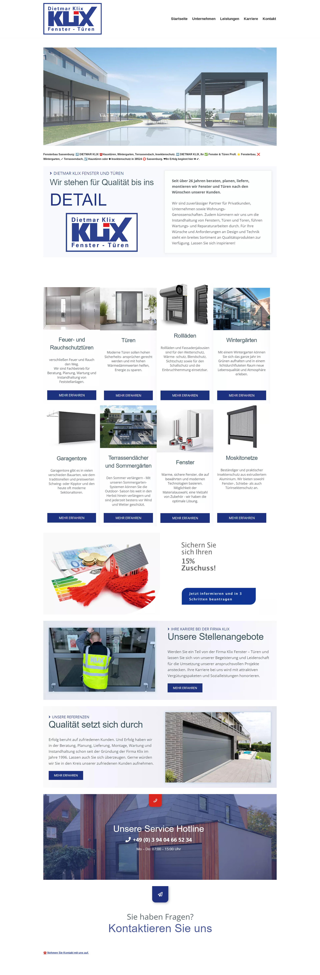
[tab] (62, 275)
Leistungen (229, 19)
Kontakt (269, 19)
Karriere (251, 19)
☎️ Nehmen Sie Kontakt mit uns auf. (66, 952)
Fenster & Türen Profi (62, 275)
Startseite (179, 19)
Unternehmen (204, 19)
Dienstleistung (96, 275)
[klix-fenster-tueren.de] (72, 19)
